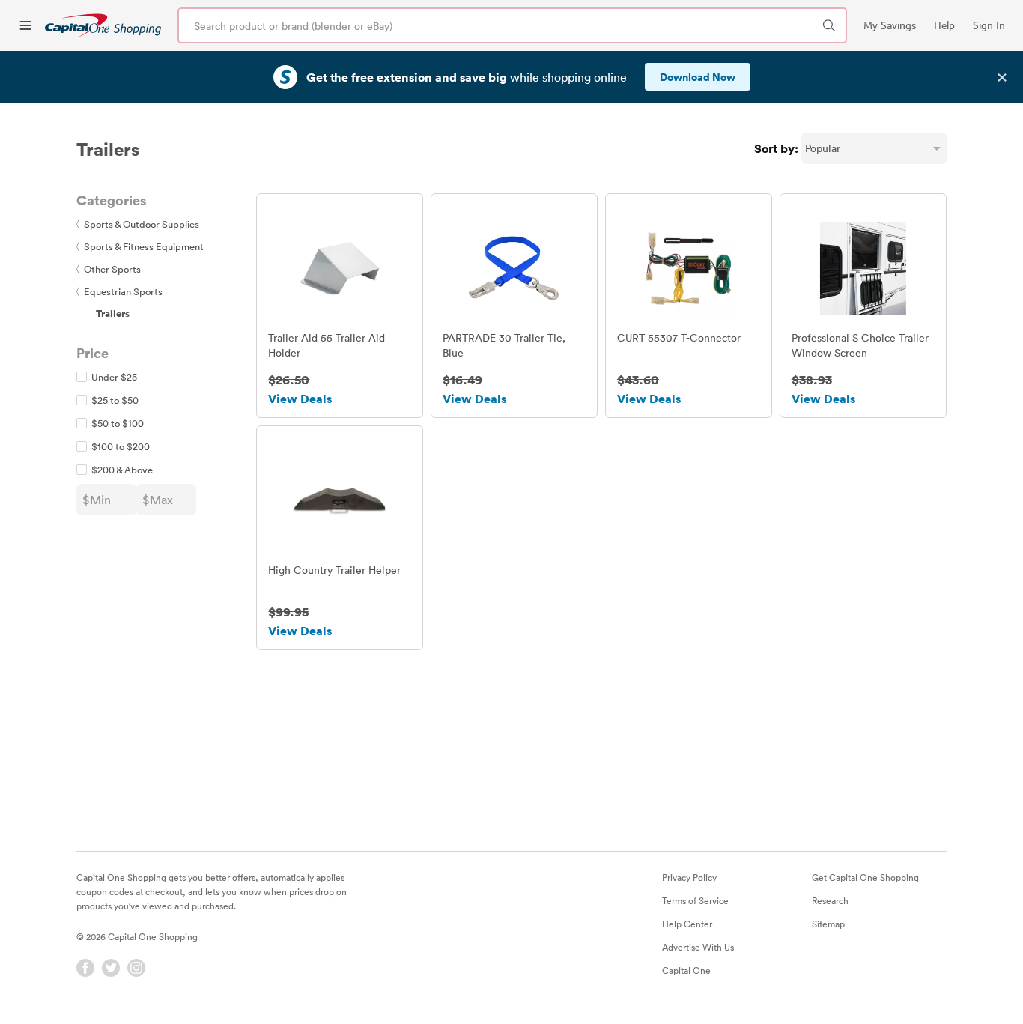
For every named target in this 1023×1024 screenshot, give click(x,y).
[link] (103, 25)
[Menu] (25, 25)
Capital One (686, 970)
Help (944, 25)
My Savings (889, 25)
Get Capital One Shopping (865, 877)
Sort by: (776, 148)
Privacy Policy (689, 877)
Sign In (989, 25)
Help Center (687, 923)
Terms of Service (695, 900)
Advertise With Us (698, 947)
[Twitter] (111, 968)
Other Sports (108, 269)
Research (830, 900)
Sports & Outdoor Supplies (137, 224)
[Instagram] (136, 968)
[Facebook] (85, 968)
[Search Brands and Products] (829, 25)
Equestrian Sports (119, 291)
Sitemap (828, 923)
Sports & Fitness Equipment (140, 246)
